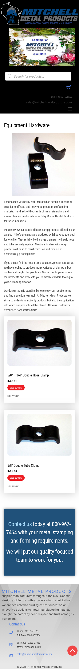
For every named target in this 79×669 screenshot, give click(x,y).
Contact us (20, 524)
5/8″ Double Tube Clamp (23, 466)
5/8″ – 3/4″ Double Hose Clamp (28, 375)
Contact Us (17, 624)
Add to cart (15, 387)
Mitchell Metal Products (37, 591)
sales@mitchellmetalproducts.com (34, 654)
